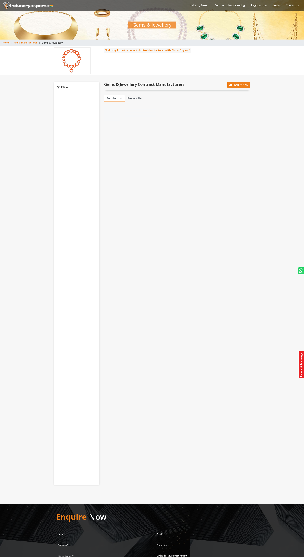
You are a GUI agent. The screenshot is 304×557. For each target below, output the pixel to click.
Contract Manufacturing (230, 5)
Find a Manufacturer (25, 42)
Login (276, 5)
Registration (259, 5)
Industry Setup (199, 5)
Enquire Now (240, 85)
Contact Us (293, 5)
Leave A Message (301, 365)
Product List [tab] (134, 98)
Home (6, 42)
